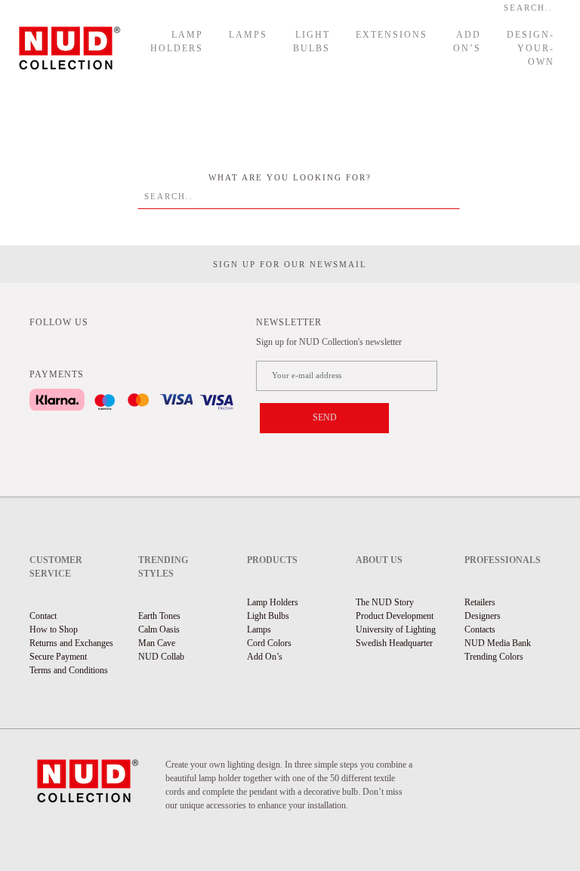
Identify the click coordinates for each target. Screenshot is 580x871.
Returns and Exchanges (71, 643)
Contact (43, 616)
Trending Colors (493, 656)
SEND (325, 417)
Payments (56, 374)
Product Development (394, 616)
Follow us (58, 322)
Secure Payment (58, 656)
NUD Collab (161, 656)
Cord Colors (269, 643)
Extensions (391, 34)
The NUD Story (385, 602)
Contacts (479, 629)
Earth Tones (159, 616)
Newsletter (289, 322)
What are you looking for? (290, 177)
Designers (482, 616)
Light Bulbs (311, 41)
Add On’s (467, 41)
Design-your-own (530, 48)
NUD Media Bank (497, 643)
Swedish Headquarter (394, 643)
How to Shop (53, 629)
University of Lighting (396, 629)
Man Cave (156, 643)
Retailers (479, 602)
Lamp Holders (176, 41)
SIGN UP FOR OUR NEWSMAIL (290, 264)
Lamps (248, 34)
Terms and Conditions (68, 670)
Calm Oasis (159, 629)
